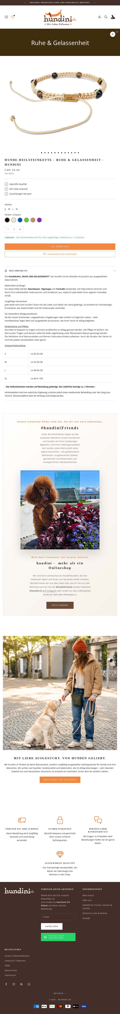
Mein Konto (88, 895)
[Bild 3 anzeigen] (83, 545)
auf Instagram (49, 590)
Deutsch (59, 993)
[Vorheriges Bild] (27, 510)
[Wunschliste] (12, 17)
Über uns (87, 900)
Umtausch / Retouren (15, 960)
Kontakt (86, 918)
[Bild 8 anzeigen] (95, 545)
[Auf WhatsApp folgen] (29, 984)
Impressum (10, 975)
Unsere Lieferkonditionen (17, 955)
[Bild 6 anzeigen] (89, 545)
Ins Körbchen (60, 246)
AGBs (7, 965)
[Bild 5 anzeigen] (87, 545)
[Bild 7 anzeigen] (92, 545)
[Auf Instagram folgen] (13, 984)
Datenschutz (11, 970)
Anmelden (51, 926)
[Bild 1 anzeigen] (79, 545)
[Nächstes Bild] (93, 510)
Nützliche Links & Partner (95, 913)
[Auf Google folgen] (21, 984)
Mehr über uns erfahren (60, 779)
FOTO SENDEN (60, 605)
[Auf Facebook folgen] (6, 984)
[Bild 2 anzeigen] (81, 545)
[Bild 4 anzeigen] (85, 545)
